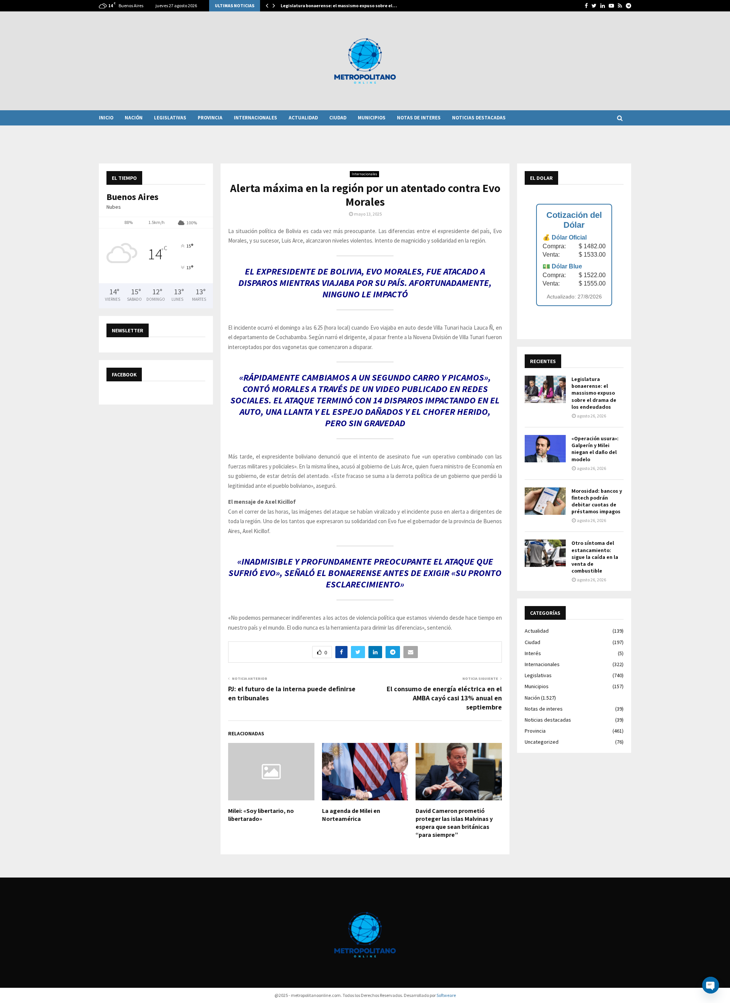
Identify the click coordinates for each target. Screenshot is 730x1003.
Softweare (446, 995)
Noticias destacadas (479, 117)
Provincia (210, 117)
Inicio (106, 117)
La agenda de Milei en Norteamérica (351, 815)
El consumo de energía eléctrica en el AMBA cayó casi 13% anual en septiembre (444, 697)
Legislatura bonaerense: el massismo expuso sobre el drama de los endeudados (593, 393)
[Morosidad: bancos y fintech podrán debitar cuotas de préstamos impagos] (545, 501)
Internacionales (255, 117)
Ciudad (337, 117)
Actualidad (303, 117)
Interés (533, 653)
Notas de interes (419, 117)
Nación (134, 117)
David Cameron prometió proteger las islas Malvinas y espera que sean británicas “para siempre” (454, 822)
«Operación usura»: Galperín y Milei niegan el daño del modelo (595, 449)
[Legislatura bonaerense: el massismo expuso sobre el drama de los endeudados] (545, 389)
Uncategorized (542, 741)
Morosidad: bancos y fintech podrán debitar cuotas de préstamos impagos (596, 501)
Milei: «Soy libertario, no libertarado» (261, 815)
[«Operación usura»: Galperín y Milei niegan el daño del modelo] (545, 448)
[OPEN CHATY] (710, 985)
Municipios (372, 117)
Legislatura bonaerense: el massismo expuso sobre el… (339, 5)
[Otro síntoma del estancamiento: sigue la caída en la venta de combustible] (545, 553)
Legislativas (170, 117)
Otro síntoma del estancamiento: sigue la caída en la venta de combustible (594, 557)
